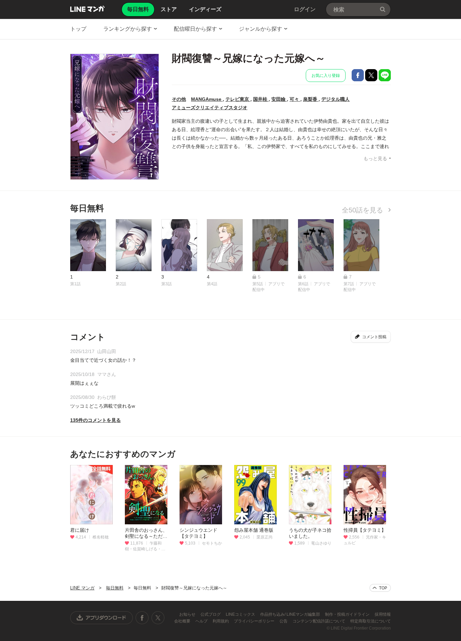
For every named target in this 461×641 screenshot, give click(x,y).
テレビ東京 (237, 99)
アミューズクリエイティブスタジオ (209, 107)
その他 (179, 99)
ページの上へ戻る (380, 588)
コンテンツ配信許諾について (319, 621)
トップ (78, 29)
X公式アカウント (157, 617)
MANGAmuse (207, 99)
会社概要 (182, 621)
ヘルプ (202, 621)
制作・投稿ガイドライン (348, 614)
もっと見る (375, 158)
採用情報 (383, 614)
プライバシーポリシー (254, 621)
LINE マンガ (87, 8)
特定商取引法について (370, 621)
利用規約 (221, 621)
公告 (284, 621)
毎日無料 (115, 587)
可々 (295, 99)
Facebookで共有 (358, 75)
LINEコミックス (241, 614)
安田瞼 (279, 99)
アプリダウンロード (101, 617)
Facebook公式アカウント (142, 617)
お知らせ (187, 614)
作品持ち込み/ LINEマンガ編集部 (290, 614)
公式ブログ (211, 614)
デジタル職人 (335, 99)
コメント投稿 (374, 336)
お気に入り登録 (325, 75)
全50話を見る (363, 210)
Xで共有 (371, 75)
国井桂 (261, 99)
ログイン (305, 9)
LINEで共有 (385, 75)
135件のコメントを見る (95, 420)
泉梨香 (311, 99)
